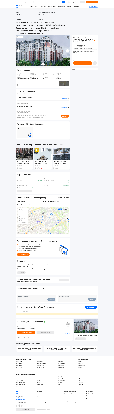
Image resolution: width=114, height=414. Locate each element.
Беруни (38, 378)
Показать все (18, 386)
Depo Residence (95, 9)
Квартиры (80, 361)
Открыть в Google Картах (63, 197)
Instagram (90, 396)
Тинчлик (38, 382)
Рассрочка (19, 36)
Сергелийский (19, 367)
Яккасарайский (61, 363)
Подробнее (21, 272)
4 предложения (64, 107)
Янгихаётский (61, 365)
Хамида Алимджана (20, 382)
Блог (79, 369)
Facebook (90, 393)
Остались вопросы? (80, 338)
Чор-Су (38, 380)
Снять (36, 6)
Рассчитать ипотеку (93, 6)
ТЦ (21, 220)
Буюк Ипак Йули (19, 380)
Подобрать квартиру (23, 254)
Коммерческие (81, 365)
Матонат (81, 378)
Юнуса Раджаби (61, 380)
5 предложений (64, 102)
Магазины (23, 222)
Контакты (39, 391)
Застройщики (76, 6)
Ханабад (81, 384)
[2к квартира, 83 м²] (61, 165)
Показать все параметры (24, 191)
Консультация (30, 2)
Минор (59, 384)
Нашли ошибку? (25, 409)
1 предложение (64, 111)
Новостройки (43, 6)
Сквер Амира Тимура (20, 384)
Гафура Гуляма (40, 384)
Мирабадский (19, 363)
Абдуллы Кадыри (62, 378)
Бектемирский (40, 361)
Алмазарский (19, 361)
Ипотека (69, 6)
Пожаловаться (63, 280)
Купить (31, 6)
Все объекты (68, 333)
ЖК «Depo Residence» (53, 145)
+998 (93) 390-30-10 (20, 399)
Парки (22, 211)
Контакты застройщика (83, 63)
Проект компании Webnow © (44, 396)
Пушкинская (18, 378)
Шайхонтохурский (41, 367)
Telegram (90, 391)
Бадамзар (60, 382)
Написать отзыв (90, 307)
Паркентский (61, 367)
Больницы (23, 218)
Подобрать (65, 116)
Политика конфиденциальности (72, 393)
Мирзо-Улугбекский (41, 363)
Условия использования (70, 391)
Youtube (90, 398)
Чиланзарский (61, 361)
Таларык (81, 382)
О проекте (39, 393)
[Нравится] (68, 37)
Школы (22, 213)
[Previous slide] (18, 50)
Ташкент (20, 2)
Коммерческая (61, 6)
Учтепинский (18, 369)
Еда (21, 209)
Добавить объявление (92, 2)
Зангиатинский (40, 369)
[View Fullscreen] (67, 231)
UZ (22, 405)
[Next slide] (67, 50)
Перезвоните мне (44, 332)
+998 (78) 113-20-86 (20, 398)
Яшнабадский (19, 365)
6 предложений (64, 98)
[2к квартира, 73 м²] (24, 165)
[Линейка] (67, 223)
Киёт (80, 380)
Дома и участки (52, 6)
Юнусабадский (40, 365)
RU (76, 2)
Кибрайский (60, 369)
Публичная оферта (69, 396)
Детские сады (24, 216)
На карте (80, 363)
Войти (82, 2)
